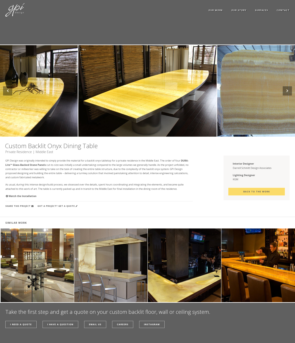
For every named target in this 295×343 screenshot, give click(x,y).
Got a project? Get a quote (56, 206)
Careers (122, 324)
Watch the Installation (21, 196)
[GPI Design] (15, 10)
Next (287, 90)
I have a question (60, 324)
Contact (283, 10)
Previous (7, 90)
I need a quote (21, 324)
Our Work (215, 10)
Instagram (152, 324)
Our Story (238, 10)
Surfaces (261, 10)
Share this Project (18, 206)
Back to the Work (256, 191)
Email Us (95, 324)
